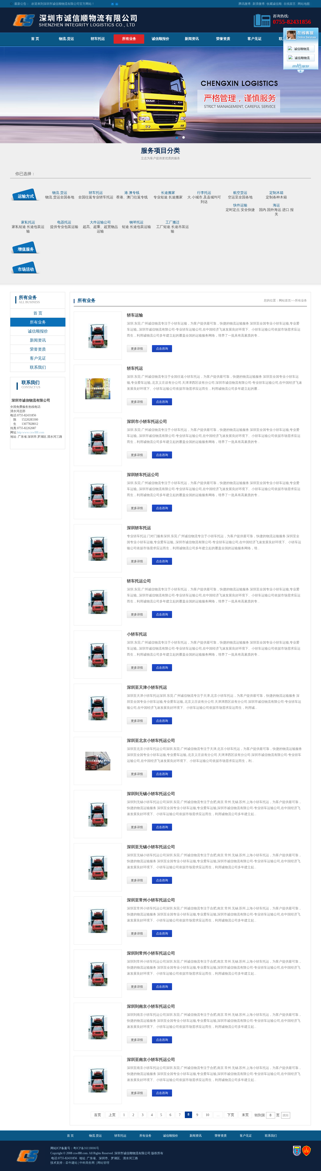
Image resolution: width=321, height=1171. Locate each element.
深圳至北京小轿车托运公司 (151, 740)
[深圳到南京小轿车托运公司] (97, 1038)
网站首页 (285, 300)
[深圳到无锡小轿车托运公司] (97, 825)
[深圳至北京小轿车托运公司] (97, 769)
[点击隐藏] (300, 72)
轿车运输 (135, 315)
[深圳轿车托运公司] (97, 506)
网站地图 (304, 4)
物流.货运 (66, 39)
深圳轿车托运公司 (143, 475)
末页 (245, 1115)
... (218, 1115)
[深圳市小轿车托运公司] (97, 453)
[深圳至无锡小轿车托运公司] (97, 879)
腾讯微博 (244, 4)
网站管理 (103, 1162)
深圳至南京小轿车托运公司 (151, 1059)
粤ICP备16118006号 (86, 1148)
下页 (230, 1115)
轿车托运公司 (139, 581)
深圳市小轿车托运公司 (147, 421)
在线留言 (290, 4)
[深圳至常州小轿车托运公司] (97, 932)
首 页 (35, 39)
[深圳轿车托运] (97, 560)
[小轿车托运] (97, 666)
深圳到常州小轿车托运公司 (151, 953)
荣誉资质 (223, 39)
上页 (112, 1115)
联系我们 (38, 367)
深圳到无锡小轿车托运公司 (151, 794)
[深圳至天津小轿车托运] (97, 719)
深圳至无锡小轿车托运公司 (151, 847)
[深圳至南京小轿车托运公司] (97, 1091)
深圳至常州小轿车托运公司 (151, 900)
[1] (177, 137)
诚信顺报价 (160, 39)
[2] (183, 137)
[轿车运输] (97, 347)
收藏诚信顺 (274, 4)
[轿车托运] (97, 398)
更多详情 (137, 348)
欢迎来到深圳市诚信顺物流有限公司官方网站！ (63, 4)
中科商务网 (87, 1162)
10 (207, 1115)
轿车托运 (98, 39)
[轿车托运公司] (97, 613)
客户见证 (255, 39)
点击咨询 (162, 348)
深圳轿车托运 (139, 528)
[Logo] (74, 29)
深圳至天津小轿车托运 (147, 687)
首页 (97, 1115)
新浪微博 (259, 4)
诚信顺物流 (301, 49)
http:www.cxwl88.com (30, 432)
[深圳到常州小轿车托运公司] (97, 985)
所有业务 (129, 39)
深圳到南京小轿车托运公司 (151, 1006)
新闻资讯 (192, 39)
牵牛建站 (71, 1162)
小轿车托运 (137, 634)
